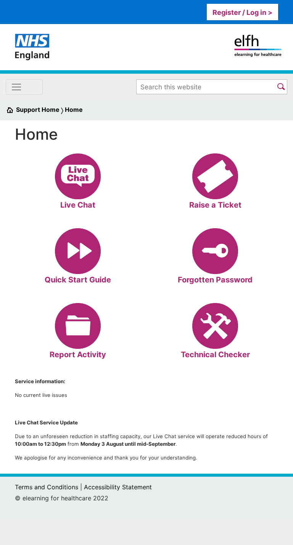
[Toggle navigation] (24, 87)
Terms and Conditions (46, 487)
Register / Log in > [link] (242, 12)
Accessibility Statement (118, 487)
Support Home (37, 109)
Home (74, 109)
